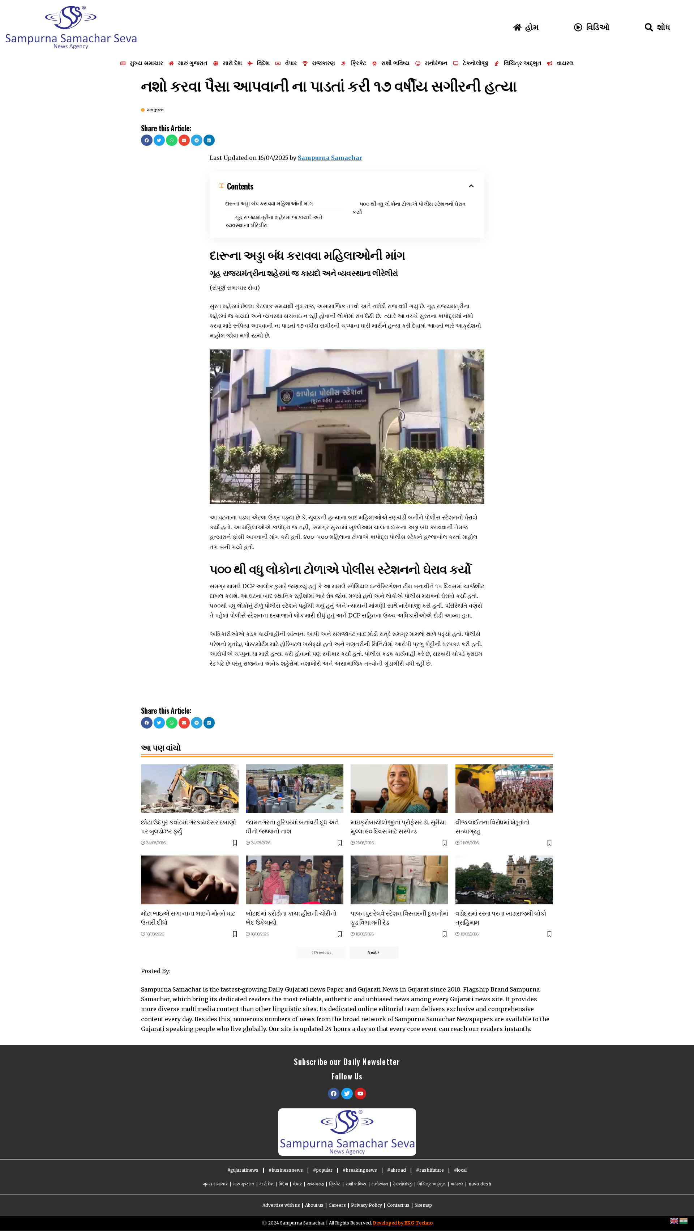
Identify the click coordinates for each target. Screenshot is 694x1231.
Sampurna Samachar (330, 157)
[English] (674, 1220)
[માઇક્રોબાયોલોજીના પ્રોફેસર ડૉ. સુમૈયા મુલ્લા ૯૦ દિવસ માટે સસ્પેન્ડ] (399, 788)
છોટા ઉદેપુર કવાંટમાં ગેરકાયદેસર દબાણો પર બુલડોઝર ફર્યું (188, 826)
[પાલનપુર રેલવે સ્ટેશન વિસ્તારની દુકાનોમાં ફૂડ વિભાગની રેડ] (399, 880)
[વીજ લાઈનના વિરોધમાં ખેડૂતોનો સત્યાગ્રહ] (504, 788)
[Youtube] (360, 1093)
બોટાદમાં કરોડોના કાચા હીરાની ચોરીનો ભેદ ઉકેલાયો (291, 917)
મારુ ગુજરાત (155, 110)
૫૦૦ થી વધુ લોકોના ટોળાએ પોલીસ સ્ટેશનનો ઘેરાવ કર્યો (409, 207)
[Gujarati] (684, 1220)
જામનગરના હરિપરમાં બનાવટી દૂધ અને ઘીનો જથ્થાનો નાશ (292, 826)
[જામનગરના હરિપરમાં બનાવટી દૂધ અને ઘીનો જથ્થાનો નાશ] (294, 788)
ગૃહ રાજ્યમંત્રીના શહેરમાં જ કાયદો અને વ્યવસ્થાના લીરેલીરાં (274, 221)
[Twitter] (347, 1093)
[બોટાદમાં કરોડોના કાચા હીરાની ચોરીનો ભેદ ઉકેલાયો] (294, 880)
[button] (147, 140)
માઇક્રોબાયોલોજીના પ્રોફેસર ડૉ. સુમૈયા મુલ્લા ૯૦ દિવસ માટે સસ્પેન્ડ (398, 826)
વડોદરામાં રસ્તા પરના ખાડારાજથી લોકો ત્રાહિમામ (500, 917)
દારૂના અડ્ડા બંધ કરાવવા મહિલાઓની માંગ (269, 203)
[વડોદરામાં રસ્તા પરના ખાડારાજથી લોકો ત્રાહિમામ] (504, 880)
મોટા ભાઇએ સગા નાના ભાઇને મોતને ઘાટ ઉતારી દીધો (188, 917)
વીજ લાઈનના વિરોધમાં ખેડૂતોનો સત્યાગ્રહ (492, 826)
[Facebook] (333, 1093)
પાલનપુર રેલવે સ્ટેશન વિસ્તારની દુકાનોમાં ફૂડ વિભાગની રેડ (399, 917)
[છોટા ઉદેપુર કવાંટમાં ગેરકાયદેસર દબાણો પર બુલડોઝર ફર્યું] (190, 788)
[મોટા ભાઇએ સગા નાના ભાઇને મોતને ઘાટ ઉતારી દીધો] (190, 880)
